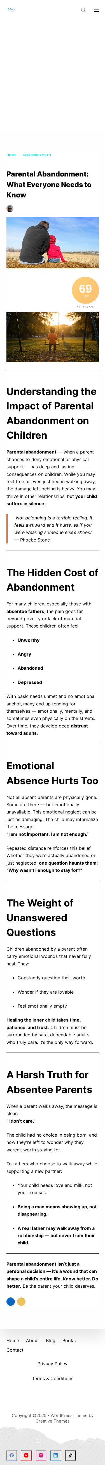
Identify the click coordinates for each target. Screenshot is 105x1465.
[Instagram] (41, 1455)
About (32, 1340)
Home (12, 1340)
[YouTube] (26, 1455)
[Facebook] (11, 1455)
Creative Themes (53, 1421)
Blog (50, 1340)
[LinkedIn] (55, 1455)
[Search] (83, 10)
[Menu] (96, 9)
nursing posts (20, 214)
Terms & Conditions (52, 1378)
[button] (10, 1301)
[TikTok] (70, 1455)
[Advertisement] (52, 74)
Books (69, 1340)
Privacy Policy (52, 1363)
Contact (15, 1350)
